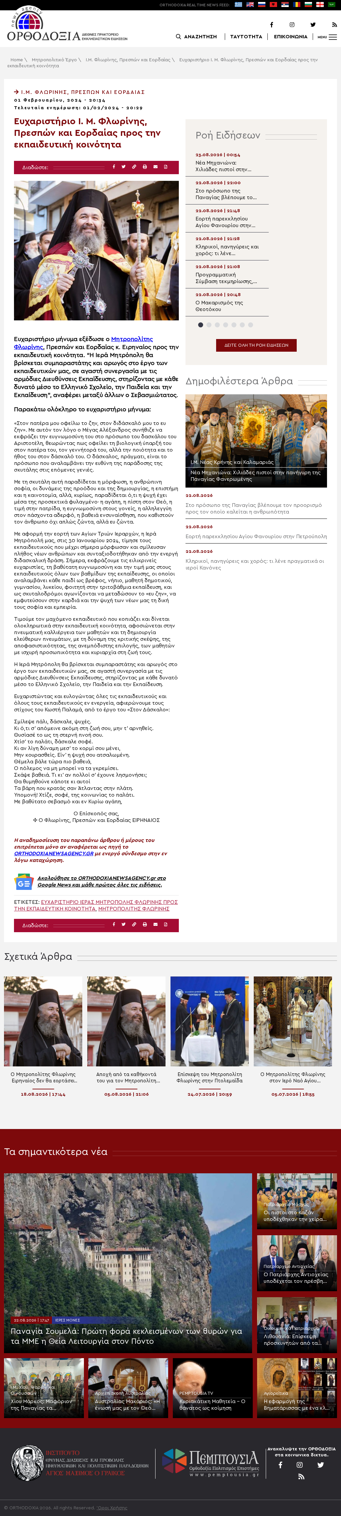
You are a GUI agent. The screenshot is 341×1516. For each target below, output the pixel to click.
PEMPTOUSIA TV (196, 1393)
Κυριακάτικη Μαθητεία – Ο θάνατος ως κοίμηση (212, 1405)
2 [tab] (208, 324)
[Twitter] (306, 25)
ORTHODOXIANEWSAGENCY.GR (53, 853)
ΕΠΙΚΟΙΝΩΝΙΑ (291, 36)
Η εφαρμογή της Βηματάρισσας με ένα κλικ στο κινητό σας (297, 1405)
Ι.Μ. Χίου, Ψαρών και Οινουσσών (33, 1390)
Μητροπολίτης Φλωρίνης (134, 909)
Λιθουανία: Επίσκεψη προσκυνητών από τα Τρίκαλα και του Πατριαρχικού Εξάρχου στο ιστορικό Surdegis (293, 1340)
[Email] (156, 167)
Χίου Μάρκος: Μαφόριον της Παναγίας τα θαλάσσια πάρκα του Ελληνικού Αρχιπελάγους (42, 1405)
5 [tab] (233, 324)
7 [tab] (250, 324)
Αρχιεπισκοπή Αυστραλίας (123, 1393)
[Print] (145, 167)
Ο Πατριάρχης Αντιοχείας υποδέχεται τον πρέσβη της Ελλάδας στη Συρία (296, 1278)
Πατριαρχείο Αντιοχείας (289, 1266)
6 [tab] (242, 324)
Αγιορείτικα (276, 1393)
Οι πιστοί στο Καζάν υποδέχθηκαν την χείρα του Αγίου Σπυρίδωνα (293, 1216)
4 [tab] (225, 324)
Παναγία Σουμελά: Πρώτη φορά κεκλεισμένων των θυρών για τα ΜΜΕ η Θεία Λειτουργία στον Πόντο (126, 1336)
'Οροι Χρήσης (112, 1508)
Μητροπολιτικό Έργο (54, 60)
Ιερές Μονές (67, 1320)
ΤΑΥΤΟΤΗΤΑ (246, 36)
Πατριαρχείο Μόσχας (286, 1204)
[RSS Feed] (327, 25)
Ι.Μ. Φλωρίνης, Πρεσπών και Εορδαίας (128, 60)
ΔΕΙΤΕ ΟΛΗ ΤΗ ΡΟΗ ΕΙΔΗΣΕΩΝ (256, 345)
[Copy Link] (134, 167)
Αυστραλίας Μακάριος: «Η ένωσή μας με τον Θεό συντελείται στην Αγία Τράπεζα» (127, 1405)
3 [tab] (217, 324)
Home (17, 60)
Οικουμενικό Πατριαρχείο (291, 1328)
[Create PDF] (165, 167)
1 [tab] (200, 324)
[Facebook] (263, 25)
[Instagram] (284, 25)
